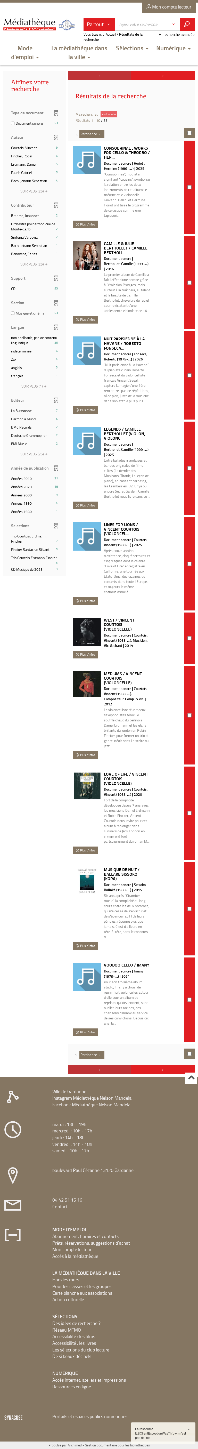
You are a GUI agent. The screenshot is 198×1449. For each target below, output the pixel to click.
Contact (60, 1206)
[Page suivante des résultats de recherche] (163, 75)
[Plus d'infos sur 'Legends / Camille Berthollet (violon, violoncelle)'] (87, 441)
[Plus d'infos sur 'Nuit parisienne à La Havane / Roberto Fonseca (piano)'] (87, 350)
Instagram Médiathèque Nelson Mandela (91, 1098)
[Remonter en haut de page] (191, 1078)
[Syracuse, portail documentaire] (39, 26)
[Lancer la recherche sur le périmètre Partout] (187, 24)
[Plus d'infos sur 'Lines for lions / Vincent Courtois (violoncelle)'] (87, 536)
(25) (32, 191)
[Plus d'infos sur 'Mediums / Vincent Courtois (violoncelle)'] (87, 684)
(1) (32, 386)
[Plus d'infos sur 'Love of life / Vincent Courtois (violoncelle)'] (87, 786)
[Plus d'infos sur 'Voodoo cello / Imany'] (87, 977)
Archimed (75, 1445)
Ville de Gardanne (69, 1091)
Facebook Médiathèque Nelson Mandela (91, 1104)
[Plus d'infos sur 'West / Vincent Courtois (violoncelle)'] (87, 632)
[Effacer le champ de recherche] (174, 24)
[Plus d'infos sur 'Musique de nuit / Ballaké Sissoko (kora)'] (87, 881)
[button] (24, 53)
